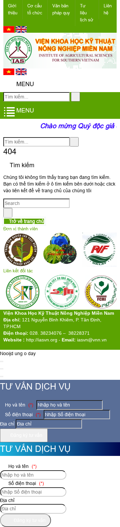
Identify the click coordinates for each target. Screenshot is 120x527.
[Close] (1, 361)
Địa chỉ (7, 424)
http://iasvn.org (41, 339)
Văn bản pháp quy (61, 9)
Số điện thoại (22, 414)
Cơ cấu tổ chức (34, 9)
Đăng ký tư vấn (25, 435)
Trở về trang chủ (26, 221)
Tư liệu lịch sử (86, 12)
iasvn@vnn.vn (92, 339)
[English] (21, 31)
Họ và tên (18, 405)
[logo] (60, 64)
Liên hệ (108, 9)
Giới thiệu (12, 9)
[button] (9, 84)
